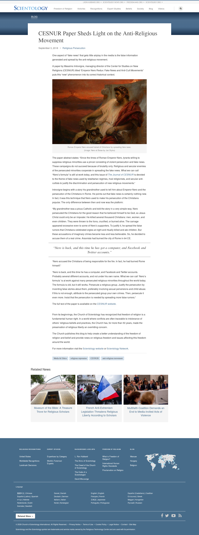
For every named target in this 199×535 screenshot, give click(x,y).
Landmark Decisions (28, 465)
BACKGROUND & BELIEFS (85, 449)
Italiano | (60, 499)
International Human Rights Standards (110, 464)
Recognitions (96, 8)
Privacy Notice (75, 524)
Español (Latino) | (27, 496)
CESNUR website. (106, 303)
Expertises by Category (57, 456)
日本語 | (98, 499)
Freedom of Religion (63, 8)
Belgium (133, 465)
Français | (98, 496)
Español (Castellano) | (140, 493)
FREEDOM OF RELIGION (111, 449)
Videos (161, 8)
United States (25, 456)
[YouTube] (173, 516)
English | (97, 493)
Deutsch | (61, 496)
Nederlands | (24, 502)
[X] (166, 516)
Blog (151, 8)
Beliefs (129, 8)
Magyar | (135, 499)
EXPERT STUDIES (53, 449)
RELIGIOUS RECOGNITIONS (30, 449)
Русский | (135, 502)
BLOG (34, 16)
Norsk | (61, 502)
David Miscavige (82, 479)
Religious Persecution (73, 48)
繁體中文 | (24, 493)
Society (140, 8)
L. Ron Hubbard (81, 456)
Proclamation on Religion (112, 470)
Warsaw (133, 456)
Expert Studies (114, 8)
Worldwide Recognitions (29, 461)
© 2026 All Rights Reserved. (41, 524)
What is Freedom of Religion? (110, 458)
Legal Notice (114, 524)
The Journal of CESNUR (121, 174)
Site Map (132, 524)
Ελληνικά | (135, 496)
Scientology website (93, 348)
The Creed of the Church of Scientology (85, 466)
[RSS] (180, 516)
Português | (100, 502)
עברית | (23, 499)
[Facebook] (162, 516)
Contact (124, 524)
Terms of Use (88, 524)
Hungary (133, 461)
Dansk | (60, 493)
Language (19, 486)
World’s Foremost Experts (54, 462)
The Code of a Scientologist (81, 473)
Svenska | (24, 506)
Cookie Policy (101, 524)
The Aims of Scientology (85, 461)
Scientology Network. (118, 348)
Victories (81, 8)
